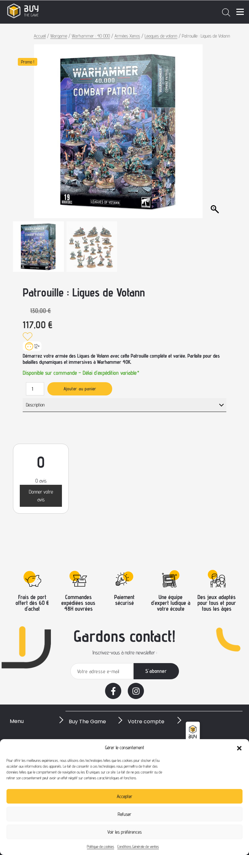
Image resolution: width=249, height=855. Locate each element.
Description (35, 404)
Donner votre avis (41, 496)
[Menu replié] (239, 12)
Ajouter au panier (80, 388)
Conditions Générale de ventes (138, 846)
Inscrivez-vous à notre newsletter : (124, 653)
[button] (239, 747)
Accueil (40, 36)
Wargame (58, 36)
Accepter (124, 796)
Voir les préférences (124, 832)
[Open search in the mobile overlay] (226, 12)
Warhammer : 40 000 (91, 36)
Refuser (124, 814)
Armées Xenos (127, 36)
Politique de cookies (100, 846)
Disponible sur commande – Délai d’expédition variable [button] (81, 372)
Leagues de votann (161, 36)
